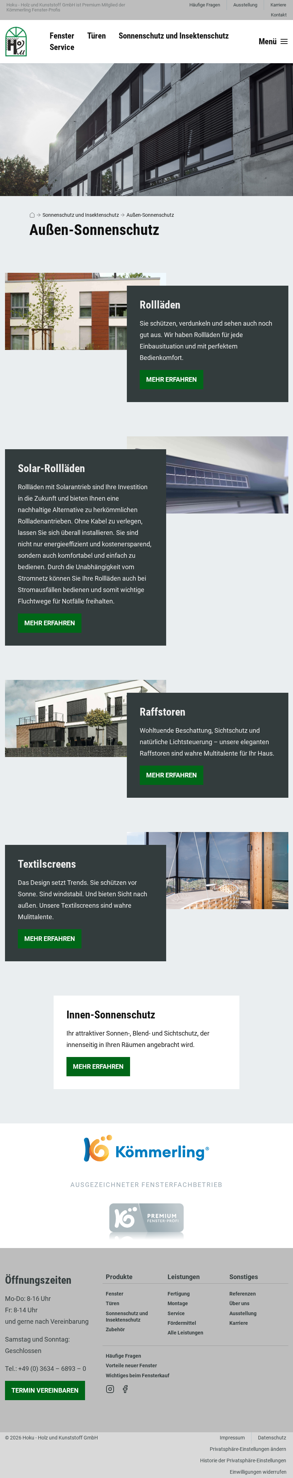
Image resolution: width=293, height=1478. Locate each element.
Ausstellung (245, 4)
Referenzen (242, 1294)
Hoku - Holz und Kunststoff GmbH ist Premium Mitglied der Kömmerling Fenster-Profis (65, 7)
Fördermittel (182, 1323)
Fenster (114, 1294)
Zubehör (115, 1330)
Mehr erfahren (171, 379)
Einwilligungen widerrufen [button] (258, 1472)
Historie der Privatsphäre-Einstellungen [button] (243, 1461)
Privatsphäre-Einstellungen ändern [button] (248, 1449)
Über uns (239, 1304)
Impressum (232, 1438)
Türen (112, 1304)
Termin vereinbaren (45, 1390)
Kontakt (279, 14)
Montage (178, 1304)
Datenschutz (272, 1438)
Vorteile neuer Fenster (131, 1366)
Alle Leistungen (185, 1333)
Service (176, 1314)
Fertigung (179, 1294)
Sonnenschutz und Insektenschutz (81, 215)
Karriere (278, 4)
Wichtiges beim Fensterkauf (137, 1376)
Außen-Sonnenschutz (150, 215)
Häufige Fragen (204, 4)
